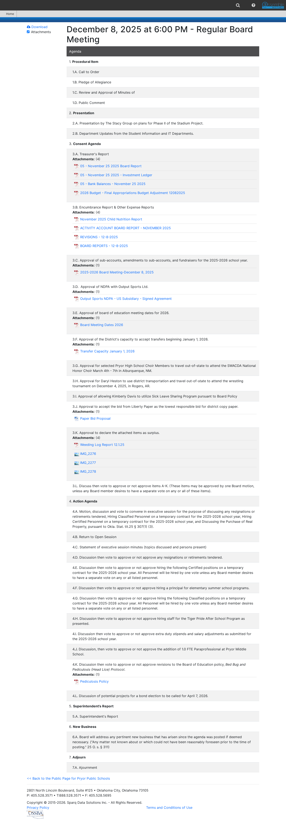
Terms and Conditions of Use (169, 807)
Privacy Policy (38, 807)
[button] (253, 5)
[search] (238, 5)
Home (10, 14)
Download (39, 27)
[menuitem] (238, 5)
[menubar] (143, 5)
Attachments (41, 32)
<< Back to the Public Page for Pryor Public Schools (68, 778)
